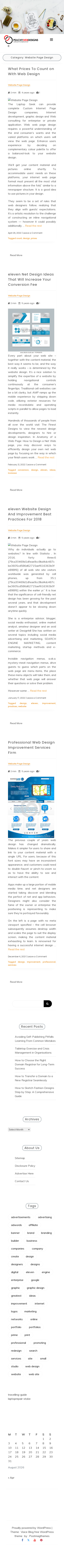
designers (17, 1264)
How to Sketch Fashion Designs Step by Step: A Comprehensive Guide (34, 1092)
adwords (16, 1225)
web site (34, 1374)
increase (12, 473)
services (12, 965)
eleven (43, 470)
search (33, 1350)
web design (32, 1366)
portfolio (16, 1327)
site (30, 1358)
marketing (30, 1311)
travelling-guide (17, 1394)
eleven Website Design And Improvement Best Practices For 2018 (30, 514)
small (43, 1358)
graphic (15, 1287)
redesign (16, 1350)
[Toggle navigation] (51, 40)
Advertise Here (24, 1173)
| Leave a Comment (32, 233)
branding (46, 1232)
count (19, 238)
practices (12, 706)
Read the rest (33, 225)
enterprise (17, 1280)
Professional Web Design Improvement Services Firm (31, 747)
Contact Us (22, 1181)
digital (14, 1272)
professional (49, 962)
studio (14, 1366)
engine (46, 1272)
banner (15, 1232)
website (22, 706)
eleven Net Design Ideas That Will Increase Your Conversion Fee (31, 279)
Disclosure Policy (25, 1165)
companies (17, 1248)
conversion (23, 470)
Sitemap (20, 1158)
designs (35, 1264)
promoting (40, 1342)
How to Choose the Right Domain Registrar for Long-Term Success (34, 1064)
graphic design (35, 1287)
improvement (48, 703)
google (35, 1280)
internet (39, 1303)
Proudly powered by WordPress (32, 1527)
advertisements (20, 1217)
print (27, 1335)
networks (17, 1319)
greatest (16, 1295)
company (37, 1248)
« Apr (11, 1477)
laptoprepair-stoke (19, 1398)
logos (14, 1311)
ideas (52, 470)
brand (30, 1232)
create (15, 1256)
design (26, 238)
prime (14, 1335)
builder (15, 1240)
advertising (45, 1217)
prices (34, 238)
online (34, 1319)
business (32, 1240)
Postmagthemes (39, 1536)
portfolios (35, 1327)
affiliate (33, 1225)
